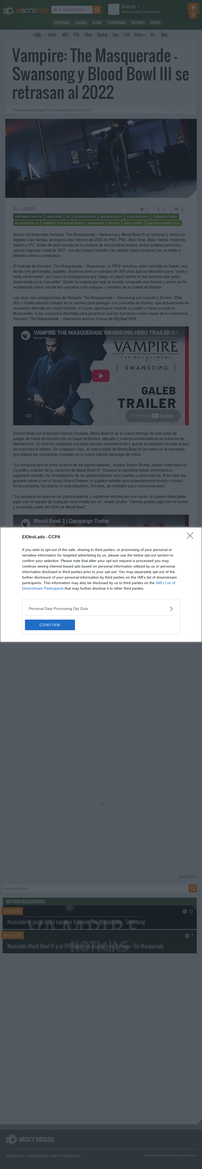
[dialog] (101, 584)
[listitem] (101, 608)
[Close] (192, 537)
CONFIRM (49, 625)
